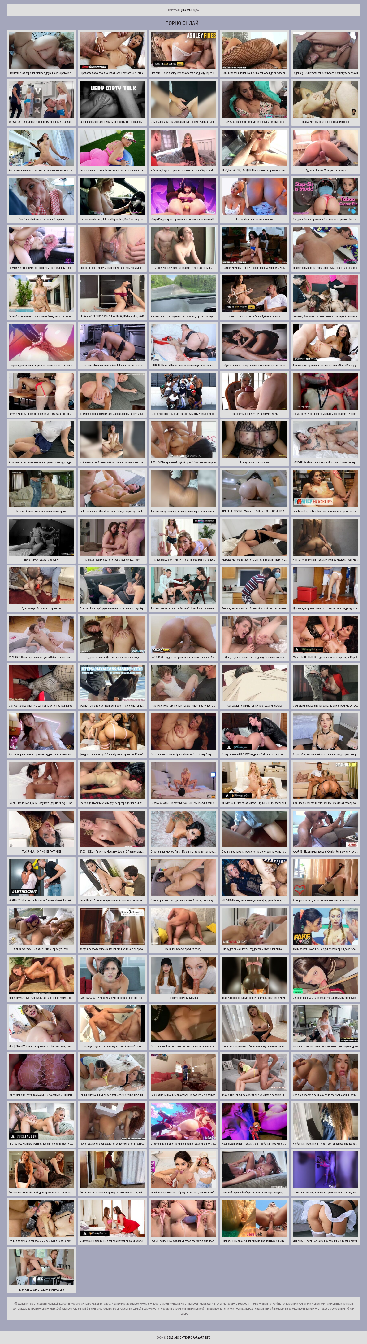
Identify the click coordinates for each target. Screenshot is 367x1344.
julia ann (186, 10)
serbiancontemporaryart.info (188, 1337)
